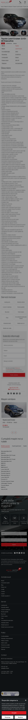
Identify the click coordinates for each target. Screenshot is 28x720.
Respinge (7, 717)
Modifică (20, 717)
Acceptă (14, 713)
